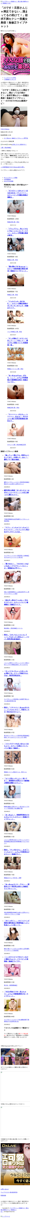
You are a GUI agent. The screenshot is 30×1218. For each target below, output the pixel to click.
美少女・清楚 (17, 878)
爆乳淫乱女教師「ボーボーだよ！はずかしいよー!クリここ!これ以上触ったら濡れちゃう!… (16, 492)
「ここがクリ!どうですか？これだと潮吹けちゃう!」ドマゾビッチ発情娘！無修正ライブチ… (16, 959)
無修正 (9, 147)
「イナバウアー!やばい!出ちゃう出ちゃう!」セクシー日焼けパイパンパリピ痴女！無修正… (16, 746)
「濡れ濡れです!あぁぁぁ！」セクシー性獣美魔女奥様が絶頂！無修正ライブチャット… (17, 269)
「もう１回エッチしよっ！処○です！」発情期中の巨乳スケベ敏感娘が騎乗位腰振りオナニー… (16, 781)
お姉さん (13, 484)
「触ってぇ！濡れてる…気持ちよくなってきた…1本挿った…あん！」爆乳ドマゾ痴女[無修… (16, 457)
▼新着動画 (7, 179)
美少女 (21, 557)
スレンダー (20, 737)
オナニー (10, 444)
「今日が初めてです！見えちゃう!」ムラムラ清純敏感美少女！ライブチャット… (16, 994)
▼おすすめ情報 (8, 181)
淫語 (21, 482)
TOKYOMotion (5, 129)
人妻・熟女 (4, 147)
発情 (10, 592)
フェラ (9, 331)
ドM (24, 555)
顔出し (18, 664)
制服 (20, 841)
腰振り (10, 806)
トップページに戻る (10, 77)
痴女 (5, 484)
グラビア (24, 841)
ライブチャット (11, 482)
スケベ (18, 482)
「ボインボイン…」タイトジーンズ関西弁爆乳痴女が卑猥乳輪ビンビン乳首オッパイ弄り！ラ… (16, 923)
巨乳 (24, 444)
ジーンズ (12, 948)
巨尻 (8, 519)
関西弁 (11, 912)
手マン (26, 592)
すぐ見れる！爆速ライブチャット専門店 (16, 138)
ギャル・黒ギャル (21, 772)
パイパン (14, 369)
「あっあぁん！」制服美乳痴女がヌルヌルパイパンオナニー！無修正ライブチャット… (16, 817)
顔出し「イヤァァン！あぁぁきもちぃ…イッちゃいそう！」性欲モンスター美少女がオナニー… (16, 710)
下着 (5, 519)
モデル (6, 557)
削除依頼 (3, 1195)
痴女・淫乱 (10, 628)
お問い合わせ (5, 1189)
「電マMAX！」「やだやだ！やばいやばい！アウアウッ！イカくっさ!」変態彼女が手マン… (16, 566)
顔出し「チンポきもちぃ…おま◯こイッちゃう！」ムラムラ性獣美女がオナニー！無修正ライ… (16, 852)
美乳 (10, 663)
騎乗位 (6, 806)
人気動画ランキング (10, 79)
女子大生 (9, 1021)
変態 (13, 592)
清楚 (22, 699)
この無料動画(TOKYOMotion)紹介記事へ (13, 167)
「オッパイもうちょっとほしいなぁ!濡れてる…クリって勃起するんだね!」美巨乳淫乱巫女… (16, 673)
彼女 (19, 592)
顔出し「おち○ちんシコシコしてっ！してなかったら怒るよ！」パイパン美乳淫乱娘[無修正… (16, 637)
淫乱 (24, 482)
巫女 (8, 701)
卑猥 (17, 841)
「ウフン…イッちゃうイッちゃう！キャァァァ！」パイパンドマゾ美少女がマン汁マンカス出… (16, 530)
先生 (13, 519)
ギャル (9, 484)
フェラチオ (8, 664)
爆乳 (5, 482)
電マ (6, 914)
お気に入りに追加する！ (19, 144)
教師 (10, 519)
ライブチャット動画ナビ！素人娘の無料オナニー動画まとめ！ (15, 1209)
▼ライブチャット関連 (10, 177)
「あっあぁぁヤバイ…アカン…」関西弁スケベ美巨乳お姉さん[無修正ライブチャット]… (16, 886)
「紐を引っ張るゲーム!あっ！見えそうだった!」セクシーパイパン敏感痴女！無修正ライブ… (16, 602)
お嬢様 (18, 808)
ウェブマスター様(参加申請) (9, 1192)
